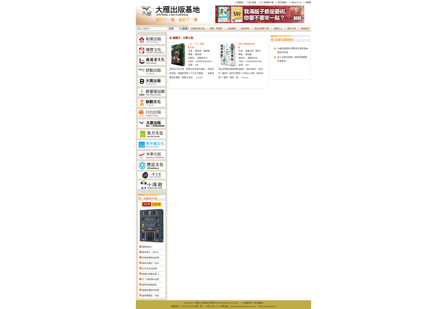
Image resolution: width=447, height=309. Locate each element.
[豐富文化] (152, 169)
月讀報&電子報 (198, 28)
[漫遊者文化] (152, 64)
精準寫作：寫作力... (151, 252)
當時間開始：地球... (151, 296)
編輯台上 (278, 28)
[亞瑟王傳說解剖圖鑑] (227, 66)
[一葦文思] (152, 178)
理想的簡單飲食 (149, 285)
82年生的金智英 (149, 268)
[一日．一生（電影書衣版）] (178, 66)
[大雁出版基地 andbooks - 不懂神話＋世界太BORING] (259, 22)
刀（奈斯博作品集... (151, 279)
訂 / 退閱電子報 (266, 2)
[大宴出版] (152, 127)
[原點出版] (152, 75)
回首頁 (308, 2)
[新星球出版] (152, 96)
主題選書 (231, 28)
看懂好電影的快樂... (151, 290)
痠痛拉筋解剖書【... (151, 274)
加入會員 (252, 2)
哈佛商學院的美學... (151, 258)
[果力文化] (152, 138)
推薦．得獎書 (216, 28)
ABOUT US (296, 2)
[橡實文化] (152, 54)
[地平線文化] (152, 148)
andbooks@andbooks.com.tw (243, 306)
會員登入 (240, 2)
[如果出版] (152, 43)
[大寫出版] (152, 85)
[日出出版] (152, 117)
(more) (199, 77)
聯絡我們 (305, 28)
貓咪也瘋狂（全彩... (151, 263)
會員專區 (245, 28)
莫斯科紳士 (147, 247)
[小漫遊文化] (152, 188)
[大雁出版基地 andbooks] (175, 22)
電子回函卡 (282, 2)
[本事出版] (152, 159)
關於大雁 (291, 28)
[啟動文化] (152, 106)
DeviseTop (271, 306)
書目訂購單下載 (261, 28)
